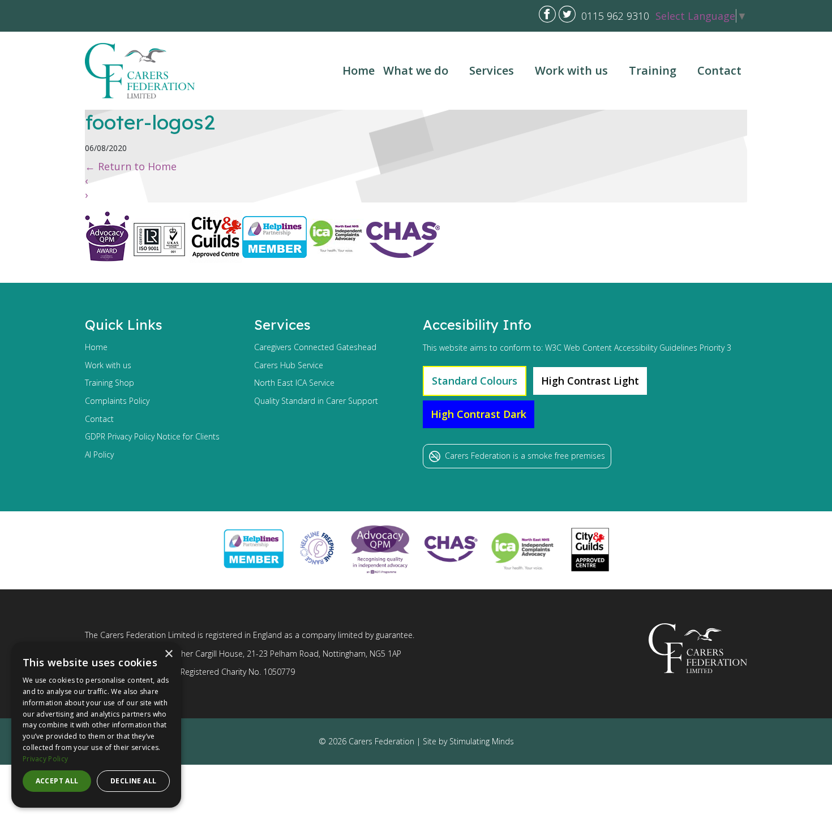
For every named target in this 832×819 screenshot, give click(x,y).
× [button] (168, 654)
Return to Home (131, 166)
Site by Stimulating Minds (468, 741)
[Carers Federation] (140, 70)
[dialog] (96, 725)
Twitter (567, 14)
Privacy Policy (45, 759)
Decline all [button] (133, 781)
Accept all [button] (57, 781)
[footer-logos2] (262, 266)
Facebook (547, 14)
